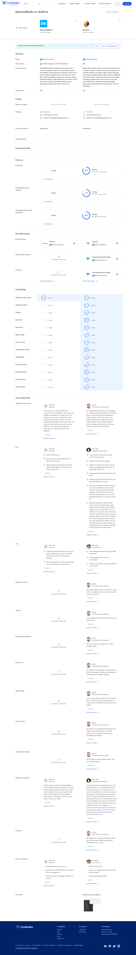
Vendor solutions (74, 3)
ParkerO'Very (95, 449)
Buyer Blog (82, 932)
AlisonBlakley (95, 545)
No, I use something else (109, 46)
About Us (59, 929)
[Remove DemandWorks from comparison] (77, 21)
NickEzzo (94, 405)
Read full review (48, 438)
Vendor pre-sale (20, 387)
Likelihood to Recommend (23, 297)
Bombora (101, 810)
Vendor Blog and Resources (109, 934)
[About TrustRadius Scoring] (41, 59)
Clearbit (98, 807)
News (58, 936)
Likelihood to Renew (21, 305)
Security (27, 945)
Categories (61, 3)
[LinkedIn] (118, 946)
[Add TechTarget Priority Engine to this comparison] (117, 259)
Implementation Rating (22, 350)
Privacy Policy (36, 945)
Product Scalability (21, 372)
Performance (19, 327)
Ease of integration (21, 364)
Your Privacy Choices (48, 945)
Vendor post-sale (20, 379)
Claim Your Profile (106, 932)
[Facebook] (109, 946)
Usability (18, 312)
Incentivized (47, 434)
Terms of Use (19, 945)
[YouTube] (105, 946)
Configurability (19, 357)
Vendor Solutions (106, 929)
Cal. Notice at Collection (64, 945)
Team (58, 932)
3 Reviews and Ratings (45, 32)
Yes (97, 46)
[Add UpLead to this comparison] (117, 243)
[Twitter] (114, 946)
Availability (18, 320)
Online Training (20, 342)
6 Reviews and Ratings (88, 32)
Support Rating (19, 335)
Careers (59, 934)
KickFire (86, 30)
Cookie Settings (78, 945)
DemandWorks (46, 30)
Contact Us (60, 938)
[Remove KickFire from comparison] (120, 21)
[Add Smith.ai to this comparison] (74, 243)
